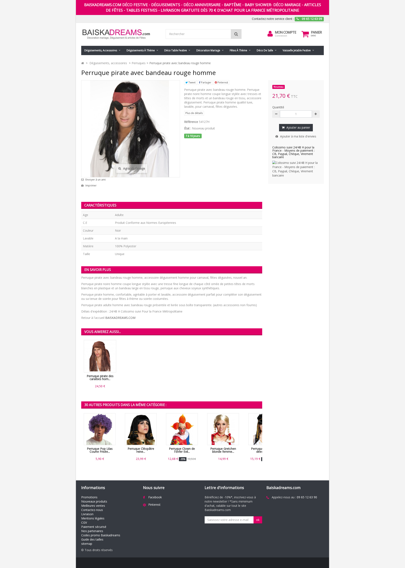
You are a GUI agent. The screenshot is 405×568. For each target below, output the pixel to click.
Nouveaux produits (94, 501)
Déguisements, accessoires (100, 50)
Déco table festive (175, 50)
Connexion (281, 35)
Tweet (192, 82)
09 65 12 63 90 (307, 497)
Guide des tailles (92, 539)
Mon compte (285, 32)
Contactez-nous (92, 510)
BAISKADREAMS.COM (120, 318)
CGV (84, 522)
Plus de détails (194, 113)
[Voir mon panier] (305, 34)
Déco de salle (265, 50)
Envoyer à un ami (95, 179)
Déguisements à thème (141, 50)
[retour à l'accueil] (82, 63)
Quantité (278, 107)
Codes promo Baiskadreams (100, 535)
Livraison (87, 514)
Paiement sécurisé (93, 527)
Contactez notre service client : (273, 19)
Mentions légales (92, 518)
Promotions (89, 497)
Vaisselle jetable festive (297, 50)
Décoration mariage (208, 50)
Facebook (155, 497)
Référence (191, 122)
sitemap (86, 544)
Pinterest (222, 82)
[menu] (270, 33)
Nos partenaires (92, 531)
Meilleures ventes (93, 506)
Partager (205, 82)
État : (187, 128)
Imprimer (91, 185)
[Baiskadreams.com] (120, 34)
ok (257, 520)
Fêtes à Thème (238, 50)
